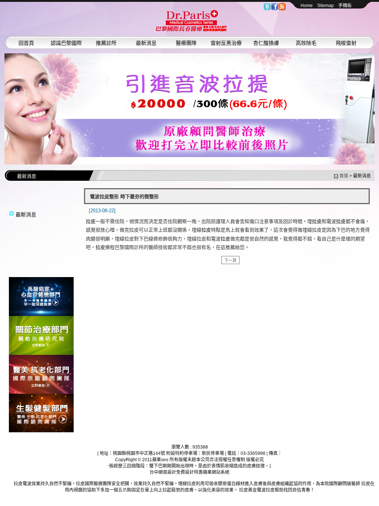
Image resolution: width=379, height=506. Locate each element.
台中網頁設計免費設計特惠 (176, 472)
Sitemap (325, 5)
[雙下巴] (191, 30)
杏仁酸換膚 (266, 43)
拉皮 (90, 221)
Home (307, 5)
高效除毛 (306, 43)
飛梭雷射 (346, 43)
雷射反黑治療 (226, 43)
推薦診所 (106, 43)
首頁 (343, 176)
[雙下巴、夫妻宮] (189, 108)
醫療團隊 (186, 43)
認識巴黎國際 (66, 43)
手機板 (345, 5)
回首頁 (26, 43)
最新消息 (146, 43)
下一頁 (230, 260)
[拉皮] (41, 314)
